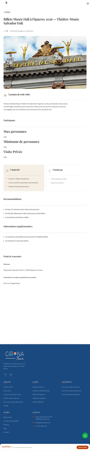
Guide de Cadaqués (39, 398)
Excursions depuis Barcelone (13, 402)
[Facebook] (5, 375)
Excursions (7, 391)
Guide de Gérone (38, 387)
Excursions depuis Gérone (70, 387)
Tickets (6, 406)
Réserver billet (82, 447)
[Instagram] (11, 375)
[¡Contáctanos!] (85, 436)
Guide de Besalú (38, 402)
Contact (6, 432)
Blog (5, 428)
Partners (6, 425)
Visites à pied (8, 387)
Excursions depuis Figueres (71, 394)
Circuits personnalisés (11, 421)
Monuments (8, 417)
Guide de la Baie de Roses (41, 391)
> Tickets (7, 12)
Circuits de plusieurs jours (12, 394)
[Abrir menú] (87, 3)
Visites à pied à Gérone (11, 398)
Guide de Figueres (39, 394)
